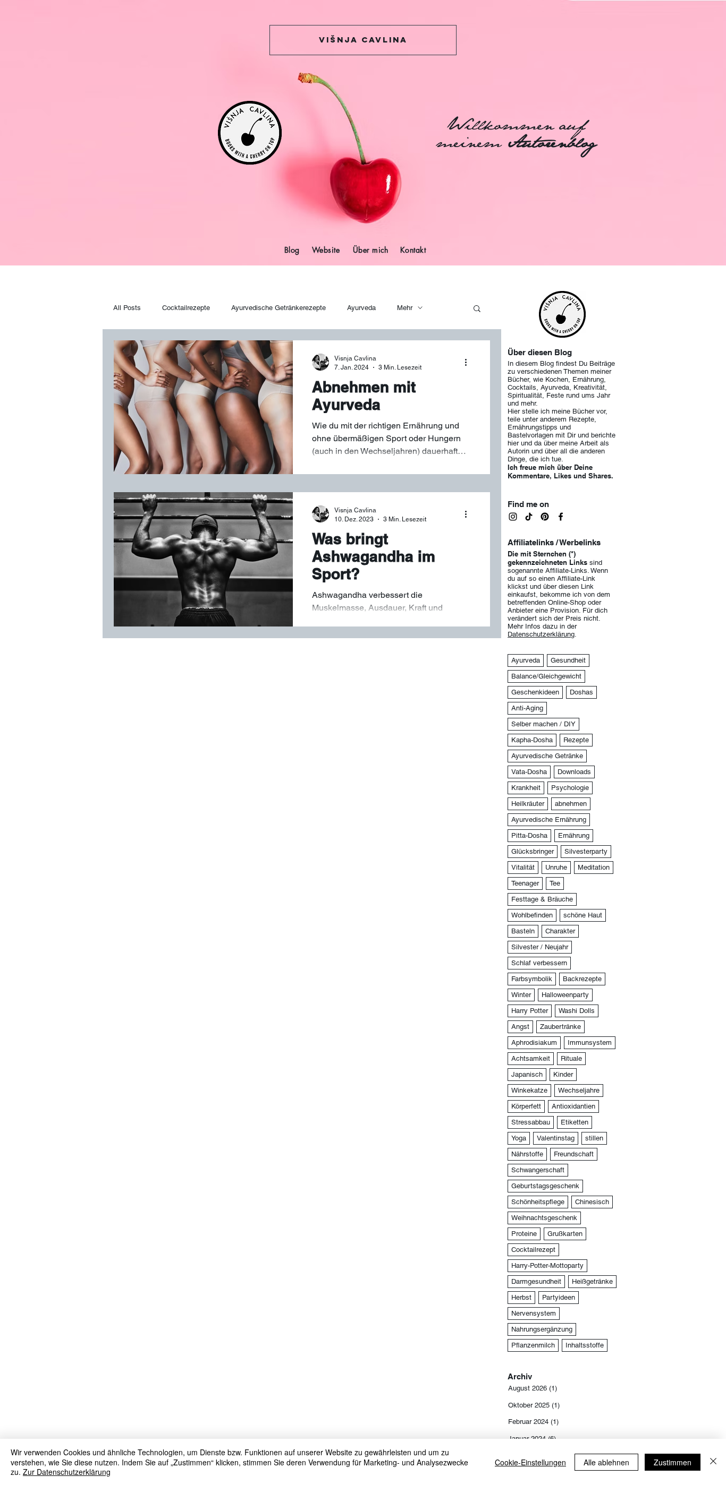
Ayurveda (361, 308)
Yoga (518, 1138)
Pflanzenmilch (533, 1345)
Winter (521, 995)
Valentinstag (556, 1138)
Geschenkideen (535, 692)
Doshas (581, 692)
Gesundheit (568, 660)
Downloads (574, 772)
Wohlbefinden (532, 915)
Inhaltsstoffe (584, 1345)
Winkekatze (529, 1090)
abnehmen (571, 804)
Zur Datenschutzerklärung (67, 1471)
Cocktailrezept (533, 1250)
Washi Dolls (577, 1011)
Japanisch (527, 1074)
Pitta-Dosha (529, 835)
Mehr (404, 308)
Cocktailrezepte (186, 308)
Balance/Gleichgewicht (546, 676)
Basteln (523, 931)
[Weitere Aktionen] (469, 362)
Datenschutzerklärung (541, 634)
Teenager (525, 883)
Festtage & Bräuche (542, 899)
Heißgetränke (592, 1281)
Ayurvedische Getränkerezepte (278, 308)
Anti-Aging (527, 708)
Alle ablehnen (606, 1462)
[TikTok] (529, 516)
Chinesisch (592, 1202)
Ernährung (573, 835)
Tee (555, 883)
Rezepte (576, 740)
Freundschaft (574, 1154)
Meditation (594, 867)
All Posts (127, 308)
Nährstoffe (527, 1154)
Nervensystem (533, 1313)
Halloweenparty (565, 995)
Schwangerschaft (537, 1170)
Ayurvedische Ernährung (548, 819)
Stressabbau (530, 1122)
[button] (477, 309)
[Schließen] (713, 1462)
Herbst (521, 1297)
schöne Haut (582, 915)
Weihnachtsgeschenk (544, 1218)
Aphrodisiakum (534, 1042)
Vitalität (523, 867)
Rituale (571, 1058)
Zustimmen (672, 1462)
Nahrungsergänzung (541, 1329)
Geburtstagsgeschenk (545, 1186)
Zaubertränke (560, 1027)
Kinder (563, 1074)
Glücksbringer (532, 851)
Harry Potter (529, 1011)
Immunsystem (590, 1042)
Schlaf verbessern (539, 963)
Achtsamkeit (530, 1058)
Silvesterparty (585, 851)
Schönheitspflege (537, 1202)
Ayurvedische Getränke (547, 756)
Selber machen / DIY (543, 724)
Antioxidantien (573, 1106)
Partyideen (558, 1297)
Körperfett (526, 1106)
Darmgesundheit (536, 1281)
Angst (520, 1027)
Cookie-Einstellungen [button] (530, 1462)
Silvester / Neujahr (539, 947)
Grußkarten (565, 1234)
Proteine (524, 1234)
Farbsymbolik (531, 979)
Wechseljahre (579, 1090)
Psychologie (570, 788)
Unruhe (556, 867)
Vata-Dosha (529, 772)
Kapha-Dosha (532, 740)
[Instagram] (513, 516)
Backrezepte (582, 979)
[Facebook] (560, 516)
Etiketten (574, 1122)
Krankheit (526, 788)
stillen (594, 1138)
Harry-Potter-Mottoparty (547, 1265)
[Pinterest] (544, 516)
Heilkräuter (527, 804)
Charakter (560, 931)
